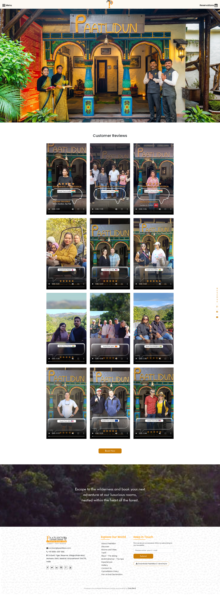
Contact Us (106, 568)
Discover (105, 546)
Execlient (132, 588)
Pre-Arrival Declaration (111, 574)
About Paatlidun (108, 543)
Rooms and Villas (109, 549)
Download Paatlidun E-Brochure (152, 563)
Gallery (104, 565)
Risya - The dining (109, 556)
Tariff (103, 552)
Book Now (110, 450)
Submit (143, 556)
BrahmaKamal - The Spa (112, 559)
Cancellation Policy (110, 571)
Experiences (106, 562)
